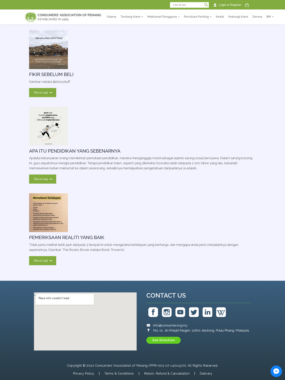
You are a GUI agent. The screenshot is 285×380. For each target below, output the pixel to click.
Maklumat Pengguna (162, 16)
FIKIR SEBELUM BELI (51, 74)
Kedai (220, 16)
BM (269, 16)
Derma (257, 16)
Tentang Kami (130, 16)
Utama (111, 16)
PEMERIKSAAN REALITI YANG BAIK (66, 237)
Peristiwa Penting (197, 16)
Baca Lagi (41, 92)
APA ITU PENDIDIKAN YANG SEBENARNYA (74, 151)
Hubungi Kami (238, 16)
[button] (163, 340)
